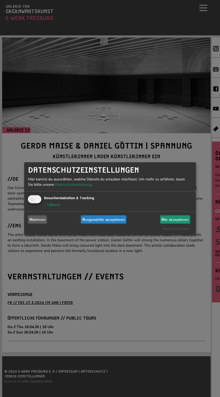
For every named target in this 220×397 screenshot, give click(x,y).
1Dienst (52, 205)
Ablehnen (38, 219)
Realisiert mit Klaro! (176, 229)
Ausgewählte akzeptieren (103, 219)
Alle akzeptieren (175, 219)
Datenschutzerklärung (73, 184)
